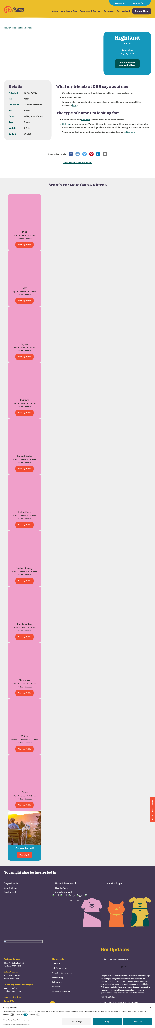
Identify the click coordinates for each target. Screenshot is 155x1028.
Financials (56, 986)
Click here (85, 119)
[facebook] (71, 154)
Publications (57, 982)
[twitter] (84, 154)
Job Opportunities (59, 968)
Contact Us (120, 2)
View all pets (25, 855)
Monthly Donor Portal (61, 991)
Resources (109, 11)
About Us (56, 963)
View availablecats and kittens (127, 63)
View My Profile (24, 245)
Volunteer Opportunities (62, 973)
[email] (105, 154)
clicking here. (129, 132)
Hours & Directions (12, 997)
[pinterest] (91, 154)
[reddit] (77, 154)
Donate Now (141, 11)
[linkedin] (98, 154)
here (74, 105)
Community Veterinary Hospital (18, 984)
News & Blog (57, 977)
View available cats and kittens (18, 27)
